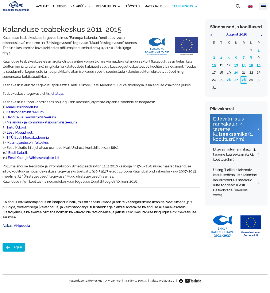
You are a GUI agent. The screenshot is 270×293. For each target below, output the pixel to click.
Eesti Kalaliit (17, 153)
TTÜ (10, 138)
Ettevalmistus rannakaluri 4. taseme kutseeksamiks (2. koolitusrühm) (234, 154)
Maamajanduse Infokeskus (28, 143)
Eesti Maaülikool (19, 132)
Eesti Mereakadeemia (31, 138)
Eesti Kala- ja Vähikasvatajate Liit (33, 158)
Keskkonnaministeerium (25, 112)
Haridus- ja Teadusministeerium (31, 117)
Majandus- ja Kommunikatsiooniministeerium (42, 122)
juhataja (57, 94)
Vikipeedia (22, 226)
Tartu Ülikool (16, 127)
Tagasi (17, 247)
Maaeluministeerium (22, 107)
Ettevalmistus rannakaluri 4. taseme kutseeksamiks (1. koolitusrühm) (233, 129)
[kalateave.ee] (16, 6)
